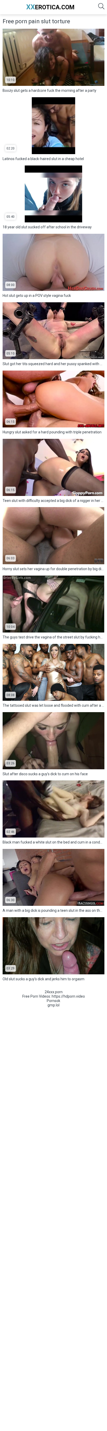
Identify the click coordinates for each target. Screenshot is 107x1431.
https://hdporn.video (68, 996)
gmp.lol (53, 1005)
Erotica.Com (50, 7)
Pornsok (53, 1001)
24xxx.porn (54, 992)
